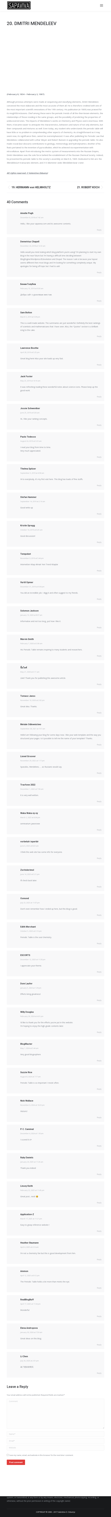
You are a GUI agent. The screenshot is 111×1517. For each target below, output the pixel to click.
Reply (99, 230)
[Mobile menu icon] (101, 5)
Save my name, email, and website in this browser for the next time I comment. (41, 1455)
